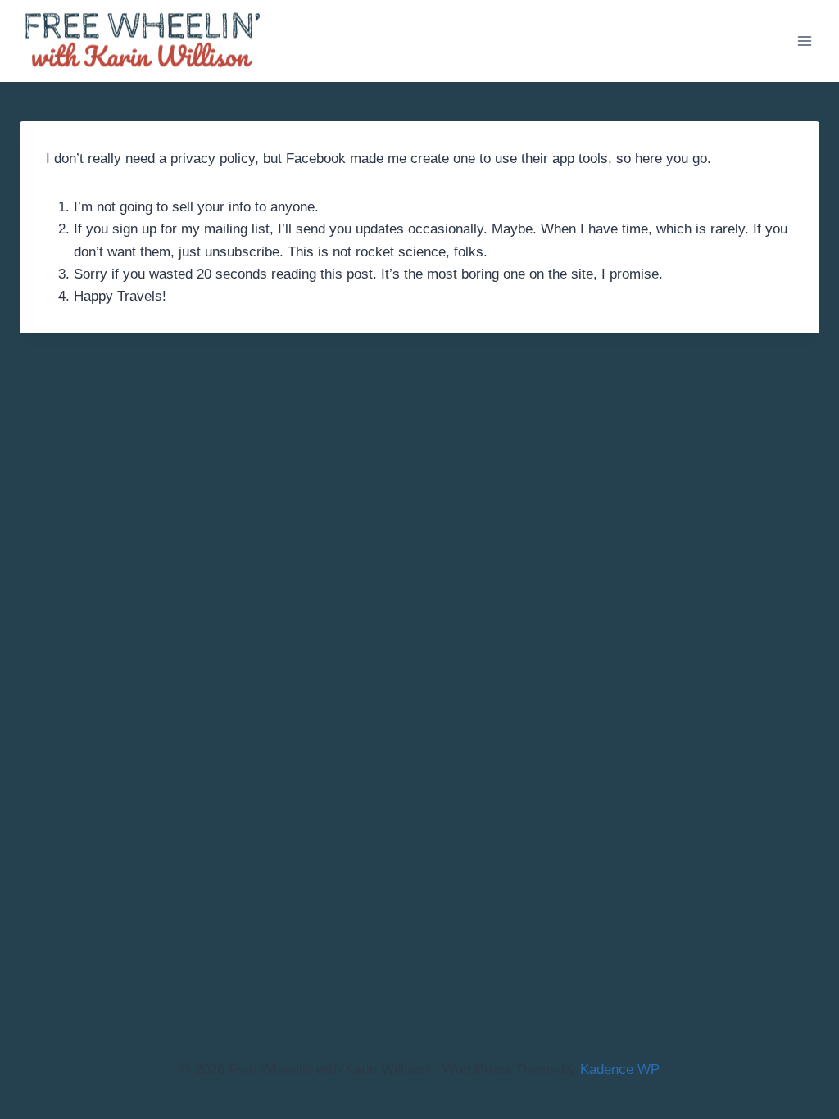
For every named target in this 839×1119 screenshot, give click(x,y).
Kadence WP (620, 1069)
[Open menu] (804, 40)
